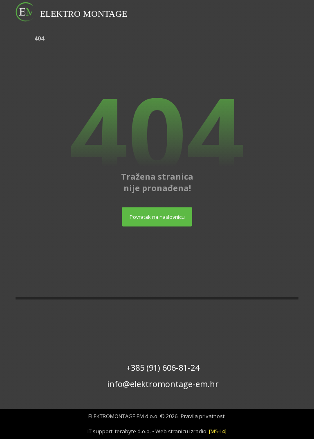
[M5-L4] (218, 431)
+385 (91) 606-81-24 (163, 367)
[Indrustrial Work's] (26, 12)
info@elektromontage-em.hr (163, 383)
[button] (287, 10)
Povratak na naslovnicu (157, 216)
